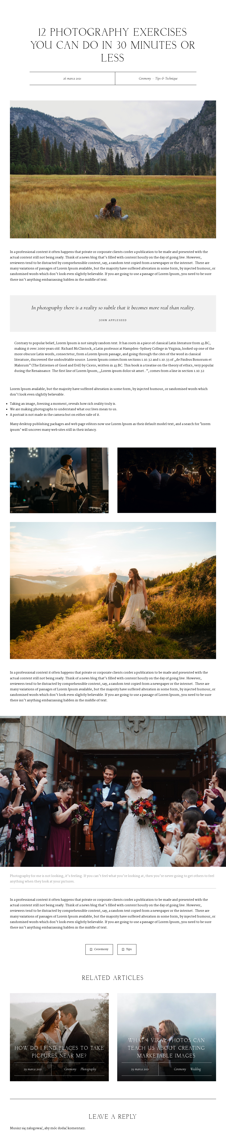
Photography (88, 1069)
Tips (129, 949)
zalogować (34, 1128)
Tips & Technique (166, 78)
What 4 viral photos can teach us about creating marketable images (166, 1048)
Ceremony (145, 78)
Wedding (195, 1069)
